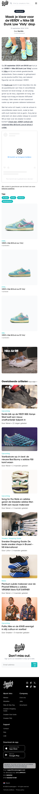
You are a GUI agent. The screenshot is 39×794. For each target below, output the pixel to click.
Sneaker (9, 633)
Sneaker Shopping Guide (11, 538)
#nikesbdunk (7, 201)
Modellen (6, 701)
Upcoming (6, 411)
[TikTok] (31, 687)
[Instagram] (27, 683)
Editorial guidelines (8, 188)
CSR (4, 736)
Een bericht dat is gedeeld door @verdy (19, 179)
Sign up (34, 665)
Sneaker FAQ (7, 718)
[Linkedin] (35, 687)
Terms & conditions (8, 790)
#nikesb (21, 197)
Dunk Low (8, 85)
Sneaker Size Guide (9, 714)
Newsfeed (19, 11)
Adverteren (23, 705)
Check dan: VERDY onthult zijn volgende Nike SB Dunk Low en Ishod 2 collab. (17, 125)
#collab (5, 197)
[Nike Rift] (19, 360)
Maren (8, 423)
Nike (6, 71)
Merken (5, 697)
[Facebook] (31, 683)
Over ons (23, 697)
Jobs (21, 701)
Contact (6, 728)
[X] (35, 683)
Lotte (8, 550)
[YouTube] (27, 687)
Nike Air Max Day (9, 705)
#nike (13, 197)
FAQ (4, 732)
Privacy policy (20, 790)
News (4, 581)
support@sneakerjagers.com (16, 770)
